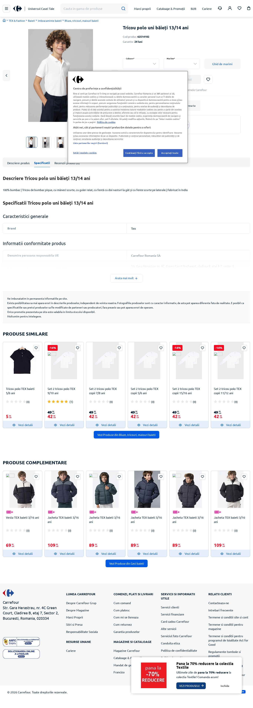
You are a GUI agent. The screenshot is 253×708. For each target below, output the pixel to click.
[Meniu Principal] (6, 8)
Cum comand (122, 603)
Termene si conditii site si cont (228, 617)
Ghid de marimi (222, 64)
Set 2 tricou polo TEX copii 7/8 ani (103, 391)
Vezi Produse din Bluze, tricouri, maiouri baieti (126, 434)
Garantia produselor (127, 631)
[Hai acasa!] (4, 20)
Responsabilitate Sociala (82, 631)
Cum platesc (122, 610)
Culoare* (130, 59)
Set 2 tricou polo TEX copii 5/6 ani (144, 391)
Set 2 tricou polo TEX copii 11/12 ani (228, 391)
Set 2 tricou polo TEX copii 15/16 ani (186, 391)
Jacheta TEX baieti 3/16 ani (63, 519)
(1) (71, 401)
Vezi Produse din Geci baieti (126, 563)
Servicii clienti (170, 607)
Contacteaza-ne (218, 603)
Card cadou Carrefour (175, 621)
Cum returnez (123, 624)
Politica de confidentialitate (179, 650)
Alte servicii (168, 628)
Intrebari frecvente (220, 610)
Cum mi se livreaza (126, 617)
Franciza (119, 672)
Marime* (171, 59)
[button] (248, 9)
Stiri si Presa (74, 624)
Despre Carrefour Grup (81, 603)
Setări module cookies (85, 152)
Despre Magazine (77, 610)
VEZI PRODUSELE (189, 685)
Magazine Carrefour (127, 650)
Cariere (71, 650)
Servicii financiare (172, 614)
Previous (6, 75)
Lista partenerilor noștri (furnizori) (90, 143)
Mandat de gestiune (127, 665)
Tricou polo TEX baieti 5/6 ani (20, 391)
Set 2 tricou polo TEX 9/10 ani (61, 391)
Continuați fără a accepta (139, 152)
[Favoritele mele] (239, 8)
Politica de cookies (106, 122)
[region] (128, 117)
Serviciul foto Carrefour (176, 636)
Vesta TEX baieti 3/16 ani (22, 517)
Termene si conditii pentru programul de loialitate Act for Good (228, 640)
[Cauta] (123, 9)
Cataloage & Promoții (128, 658)
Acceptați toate (170, 152)
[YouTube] (243, 692)
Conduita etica (170, 643)
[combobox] (141, 64)
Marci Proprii (74, 617)
